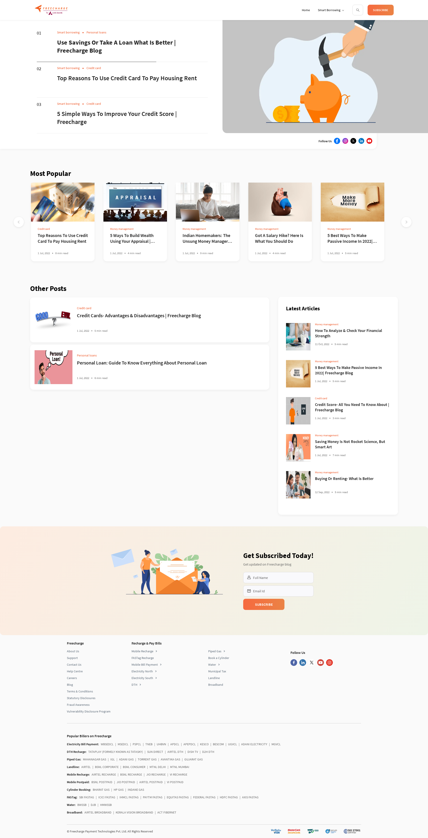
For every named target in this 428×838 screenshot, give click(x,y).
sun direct (155, 752)
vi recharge (178, 774)
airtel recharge (104, 774)
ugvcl (232, 744)
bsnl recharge (131, 774)
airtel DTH (175, 752)
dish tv (192, 752)
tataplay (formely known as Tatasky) (115, 752)
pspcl (137, 744)
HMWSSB (106, 805)
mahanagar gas (94, 759)
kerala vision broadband (134, 812)
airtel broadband (97, 812)
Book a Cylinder (218, 658)
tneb (148, 744)
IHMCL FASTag (129, 797)
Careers (72, 678)
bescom (218, 744)
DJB (93, 805)
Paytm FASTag (153, 797)
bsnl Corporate (107, 767)
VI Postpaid (175, 782)
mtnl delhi (158, 767)
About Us (73, 651)
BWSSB (81, 805)
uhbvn (161, 744)
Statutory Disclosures (81, 698)
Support (72, 658)
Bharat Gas (101, 790)
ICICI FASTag (106, 797)
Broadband (215, 685)
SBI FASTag (86, 797)
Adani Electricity (254, 744)
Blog (70, 685)
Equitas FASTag (178, 797)
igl (112, 759)
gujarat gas (193, 759)
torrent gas (147, 759)
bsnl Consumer (134, 767)
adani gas (126, 759)
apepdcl (189, 744)
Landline (214, 678)
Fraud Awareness (78, 705)
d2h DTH (208, 752)
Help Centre (75, 671)
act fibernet (166, 812)
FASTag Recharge (143, 658)
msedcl (123, 744)
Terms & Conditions (80, 691)
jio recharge (156, 774)
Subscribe (380, 10)
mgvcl (276, 744)
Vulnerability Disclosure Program (89, 711)
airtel (86, 767)
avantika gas (170, 759)
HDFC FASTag (229, 797)
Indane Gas (136, 790)
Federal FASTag (204, 797)
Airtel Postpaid (151, 782)
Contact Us (74, 665)
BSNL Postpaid (101, 782)
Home (306, 10)
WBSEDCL (107, 744)
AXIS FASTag (250, 797)
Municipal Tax (217, 671)
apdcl (174, 744)
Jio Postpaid (126, 782)
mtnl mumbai (179, 767)
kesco (204, 744)
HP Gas (118, 790)
